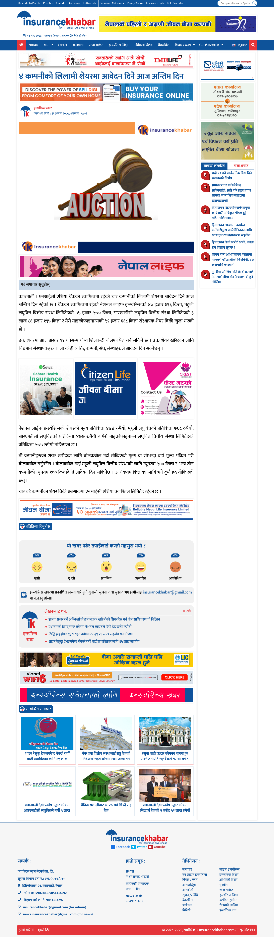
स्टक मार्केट (96, 45)
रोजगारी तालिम (228, 905)
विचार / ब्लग (183, 45)
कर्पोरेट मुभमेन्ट (228, 900)
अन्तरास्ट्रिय (189, 885)
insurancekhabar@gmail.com (167, 592)
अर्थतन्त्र (62, 45)
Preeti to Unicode (54, 3)
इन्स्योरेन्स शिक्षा (118, 45)
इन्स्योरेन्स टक (227, 910)
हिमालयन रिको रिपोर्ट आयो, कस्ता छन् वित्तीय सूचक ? (233, 245)
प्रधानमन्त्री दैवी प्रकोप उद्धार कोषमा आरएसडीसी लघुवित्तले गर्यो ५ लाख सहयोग (47, 810)
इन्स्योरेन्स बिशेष (228, 875)
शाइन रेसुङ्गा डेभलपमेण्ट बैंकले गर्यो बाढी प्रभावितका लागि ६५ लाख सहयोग (94, 642)
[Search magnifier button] (254, 3)
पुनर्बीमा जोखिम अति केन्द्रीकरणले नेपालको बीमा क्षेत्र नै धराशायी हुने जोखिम (232, 277)
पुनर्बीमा (223, 885)
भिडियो (186, 910)
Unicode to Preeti (29, 3)
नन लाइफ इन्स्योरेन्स (194, 875)
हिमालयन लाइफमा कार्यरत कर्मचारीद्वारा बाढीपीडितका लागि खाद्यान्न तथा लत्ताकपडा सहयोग (232, 230)
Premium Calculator (112, 3)
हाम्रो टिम (44, 930)
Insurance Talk (155, 3)
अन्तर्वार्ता (77, 45)
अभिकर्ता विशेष (143, 45)
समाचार (33, 45)
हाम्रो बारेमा (26, 930)
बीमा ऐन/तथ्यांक (209, 45)
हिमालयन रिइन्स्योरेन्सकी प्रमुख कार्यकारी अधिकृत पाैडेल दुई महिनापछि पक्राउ (231, 213)
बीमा (46, 45)
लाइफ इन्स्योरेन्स (229, 869)
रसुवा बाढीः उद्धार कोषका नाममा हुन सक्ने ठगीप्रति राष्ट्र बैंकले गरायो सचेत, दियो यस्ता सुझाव (165, 759)
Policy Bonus (135, 3)
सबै (188, 611)
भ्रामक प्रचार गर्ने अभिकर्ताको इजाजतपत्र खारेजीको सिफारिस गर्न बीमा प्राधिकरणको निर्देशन (104, 620)
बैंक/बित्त (163, 45)
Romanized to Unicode (82, 3)
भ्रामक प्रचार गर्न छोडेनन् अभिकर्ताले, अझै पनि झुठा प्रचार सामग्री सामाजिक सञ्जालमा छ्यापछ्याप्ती (231, 193)
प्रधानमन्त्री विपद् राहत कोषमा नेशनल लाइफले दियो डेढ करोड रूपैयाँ (90, 627)
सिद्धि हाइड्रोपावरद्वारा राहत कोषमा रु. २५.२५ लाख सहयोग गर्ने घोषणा (91, 634)
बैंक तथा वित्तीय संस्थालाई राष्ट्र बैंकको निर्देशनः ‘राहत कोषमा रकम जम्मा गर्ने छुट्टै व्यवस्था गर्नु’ (106, 759)
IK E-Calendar (175, 3)
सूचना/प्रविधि (190, 895)
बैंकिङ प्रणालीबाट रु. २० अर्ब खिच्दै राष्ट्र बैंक (106, 808)
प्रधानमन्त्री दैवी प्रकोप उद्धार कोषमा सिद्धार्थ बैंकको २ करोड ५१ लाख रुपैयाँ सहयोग (165, 810)
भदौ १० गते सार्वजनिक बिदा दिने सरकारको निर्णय (232, 175)
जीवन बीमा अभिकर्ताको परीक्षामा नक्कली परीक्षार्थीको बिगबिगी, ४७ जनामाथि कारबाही (233, 260)
